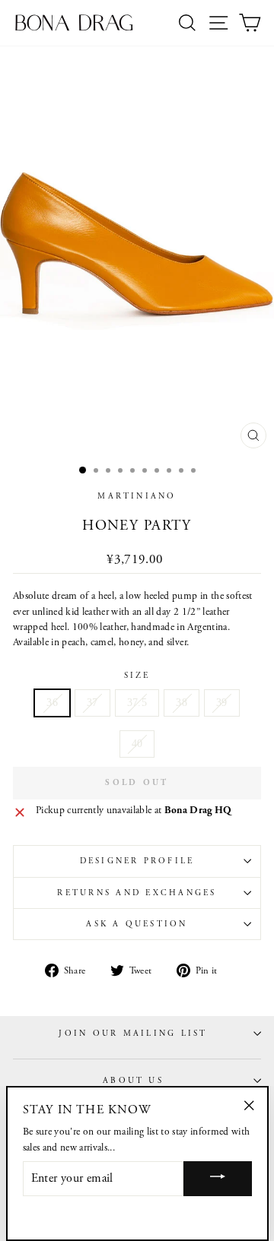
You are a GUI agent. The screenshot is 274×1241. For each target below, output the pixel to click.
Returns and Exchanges (136, 893)
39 (222, 702)
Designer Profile (137, 861)
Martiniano (136, 496)
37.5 (137, 702)
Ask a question (136, 924)
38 (181, 702)
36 (52, 702)
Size (137, 675)
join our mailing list (133, 1033)
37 (92, 702)
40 (137, 743)
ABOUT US (133, 1080)
